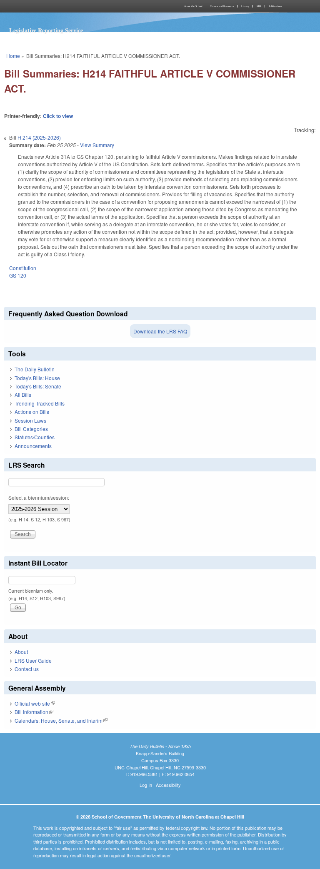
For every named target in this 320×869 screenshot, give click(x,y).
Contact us (27, 668)
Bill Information (34, 711)
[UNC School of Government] (81, 6)
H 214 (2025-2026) (39, 137)
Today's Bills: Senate (38, 386)
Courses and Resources (222, 6)
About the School (193, 6)
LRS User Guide (33, 660)
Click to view (58, 116)
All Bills (23, 394)
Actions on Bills (32, 411)
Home (13, 55)
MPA (259, 6)
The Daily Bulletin (35, 369)
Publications (275, 6)
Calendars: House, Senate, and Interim (61, 720)
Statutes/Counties (35, 437)
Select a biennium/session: (38, 497)
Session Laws (30, 420)
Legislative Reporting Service (46, 30)
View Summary (97, 144)
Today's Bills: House (37, 377)
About (21, 651)
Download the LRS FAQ (160, 331)
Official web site (35, 703)
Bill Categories (31, 428)
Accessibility (168, 784)
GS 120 (17, 275)
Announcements (33, 445)
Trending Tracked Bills (40, 403)
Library (245, 6)
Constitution (22, 267)
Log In (146, 784)
